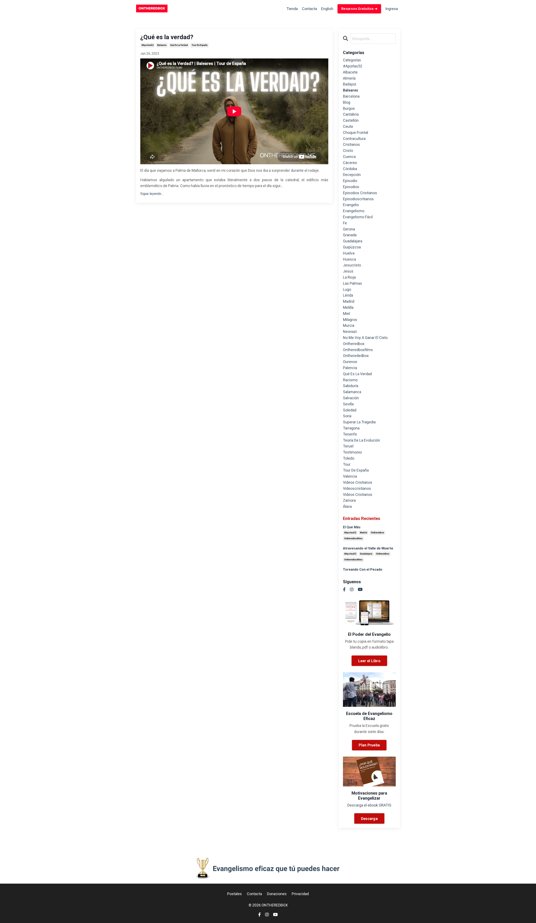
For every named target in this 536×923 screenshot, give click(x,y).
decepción (352, 174)
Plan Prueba (369, 745)
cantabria (351, 114)
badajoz (349, 84)
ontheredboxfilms (358, 350)
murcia (348, 325)
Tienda (292, 8)
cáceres (350, 162)
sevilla (348, 404)
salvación (351, 398)
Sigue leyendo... (151, 194)
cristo (348, 150)
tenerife (350, 434)
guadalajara (352, 241)
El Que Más (352, 527)
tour (346, 464)
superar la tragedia (359, 422)
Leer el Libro (369, 661)
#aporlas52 (147, 45)
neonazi (350, 331)
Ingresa (391, 8)
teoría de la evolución (361, 440)
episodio (350, 180)
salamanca (352, 392)
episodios (351, 187)
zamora (349, 500)
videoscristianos (357, 488)
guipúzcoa (352, 247)
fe (345, 223)
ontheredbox (354, 343)
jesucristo (352, 265)
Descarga (369, 818)
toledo (348, 458)
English (327, 8)
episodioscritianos (358, 199)
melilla (348, 307)
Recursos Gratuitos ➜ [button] (359, 9)
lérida (348, 295)
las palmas (352, 283)
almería (349, 78)
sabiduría (350, 386)
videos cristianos (357, 482)
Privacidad (300, 894)
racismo (350, 380)
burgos (349, 108)
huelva (348, 253)
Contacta (309, 8)
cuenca (349, 156)
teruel (348, 446)
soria (347, 416)
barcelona (351, 96)
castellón (351, 120)
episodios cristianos (360, 193)
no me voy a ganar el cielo (365, 337)
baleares (161, 45)
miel (346, 313)
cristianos (351, 144)
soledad (349, 410)
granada (350, 235)
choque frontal (355, 132)
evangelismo (353, 211)
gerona (349, 229)
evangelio (351, 205)
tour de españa (199, 45)
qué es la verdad (179, 45)
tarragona (351, 428)
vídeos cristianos (357, 494)
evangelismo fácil (358, 217)
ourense (350, 361)
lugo (347, 289)
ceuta (348, 126)
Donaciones (277, 894)
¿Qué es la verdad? (166, 37)
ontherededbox (356, 355)
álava (347, 506)
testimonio (352, 452)
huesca (349, 259)
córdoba (350, 169)
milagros (350, 319)
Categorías (352, 60)
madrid (348, 301)
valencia (350, 476)
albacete (350, 72)
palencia (350, 368)
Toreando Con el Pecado (362, 569)
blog (346, 102)
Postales (234, 894)
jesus (348, 271)
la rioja (349, 277)
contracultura (354, 138)
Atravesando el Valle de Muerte (368, 548)
